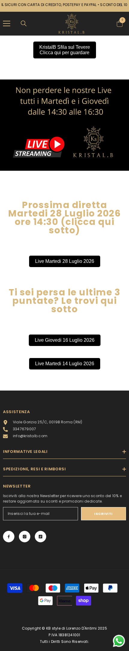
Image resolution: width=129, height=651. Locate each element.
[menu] (6, 23)
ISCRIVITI (103, 513)
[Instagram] (24, 536)
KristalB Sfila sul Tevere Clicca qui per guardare (64, 50)
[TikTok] (40, 536)
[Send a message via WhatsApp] (119, 641)
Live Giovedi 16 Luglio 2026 (64, 340)
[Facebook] (8, 536)
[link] (64, 125)
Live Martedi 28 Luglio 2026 (64, 261)
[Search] (23, 23)
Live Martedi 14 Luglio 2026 (64, 363)
